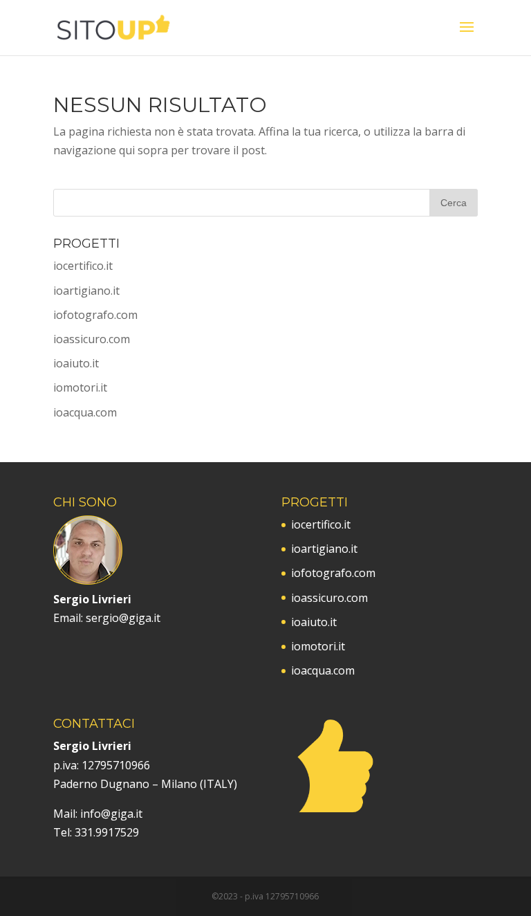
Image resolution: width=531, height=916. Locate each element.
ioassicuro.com (91, 339)
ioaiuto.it (76, 363)
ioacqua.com (85, 412)
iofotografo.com (95, 314)
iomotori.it (80, 387)
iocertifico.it (83, 265)
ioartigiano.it (86, 290)
